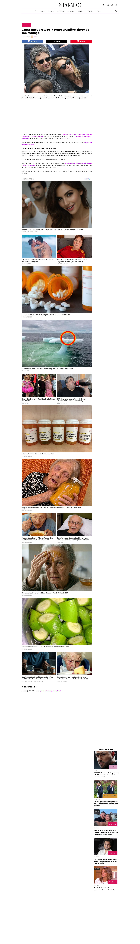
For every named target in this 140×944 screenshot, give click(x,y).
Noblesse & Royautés (110, 795)
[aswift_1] (70, 17)
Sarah (35, 36)
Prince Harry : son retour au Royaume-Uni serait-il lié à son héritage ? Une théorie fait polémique (106, 803)
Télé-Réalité (61, 11)
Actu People (112, 824)
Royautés (71, 11)
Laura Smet (25, 138)
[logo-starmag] (70, 5)
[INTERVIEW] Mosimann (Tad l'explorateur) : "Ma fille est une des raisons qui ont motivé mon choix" (106, 775)
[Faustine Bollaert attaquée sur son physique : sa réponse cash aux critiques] (105, 875)
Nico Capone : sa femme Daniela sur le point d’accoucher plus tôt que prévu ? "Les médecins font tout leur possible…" (106, 832)
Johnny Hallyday (37, 136)
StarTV (90, 11)
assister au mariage (83, 136)
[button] (103, 6)
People (50, 11)
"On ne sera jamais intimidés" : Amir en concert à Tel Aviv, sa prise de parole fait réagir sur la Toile (105, 861)
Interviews (113, 767)
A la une (42, 11)
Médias (80, 11)
